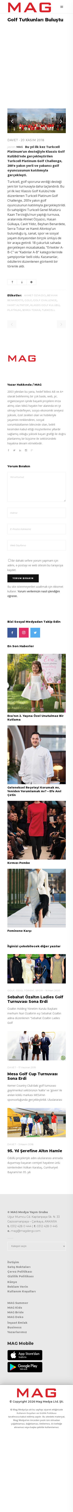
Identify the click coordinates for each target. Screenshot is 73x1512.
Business (14, 1327)
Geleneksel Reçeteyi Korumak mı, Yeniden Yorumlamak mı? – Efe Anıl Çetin (34, 791)
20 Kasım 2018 (32, 140)
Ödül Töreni (25, 990)
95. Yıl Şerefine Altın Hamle (34, 1151)
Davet (12, 140)
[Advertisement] (36, 63)
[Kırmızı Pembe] (36, 829)
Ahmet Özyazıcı (35, 295)
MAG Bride (15, 1312)
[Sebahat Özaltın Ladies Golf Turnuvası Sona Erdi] (36, 968)
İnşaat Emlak (17, 1322)
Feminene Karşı (19, 931)
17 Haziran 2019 (27, 1067)
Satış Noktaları (19, 1267)
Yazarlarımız (17, 1332)
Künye (12, 1282)
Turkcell (48, 310)
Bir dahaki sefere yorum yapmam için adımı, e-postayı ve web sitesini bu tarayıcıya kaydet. (35, 565)
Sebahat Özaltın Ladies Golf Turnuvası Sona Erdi (35, 999)
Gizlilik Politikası (20, 1276)
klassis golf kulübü (45, 305)
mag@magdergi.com (25, 1231)
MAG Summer (17, 1303)
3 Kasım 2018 (25, 1144)
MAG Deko (15, 1317)
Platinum (14, 310)
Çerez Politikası (19, 1271)
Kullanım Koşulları (21, 1291)
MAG (20, 146)
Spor (39, 990)
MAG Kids (14, 1307)
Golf (11, 990)
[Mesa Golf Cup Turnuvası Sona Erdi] (36, 1045)
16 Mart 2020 (52, 990)
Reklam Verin (17, 1286)
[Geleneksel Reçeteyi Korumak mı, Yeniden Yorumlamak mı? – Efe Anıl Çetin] (36, 754)
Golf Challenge (45, 300)
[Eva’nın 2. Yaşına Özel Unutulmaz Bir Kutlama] (36, 682)
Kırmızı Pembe (18, 863)
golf (28, 300)
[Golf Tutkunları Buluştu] (36, 358)
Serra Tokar (31, 310)
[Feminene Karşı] (36, 897)
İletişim (13, 1262)
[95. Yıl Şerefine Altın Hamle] (36, 1122)
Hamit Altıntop (18, 305)
